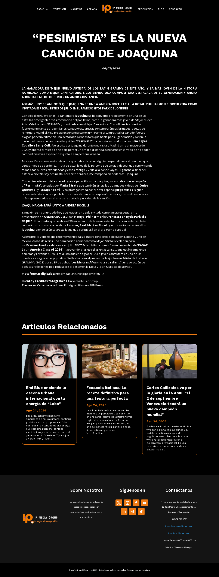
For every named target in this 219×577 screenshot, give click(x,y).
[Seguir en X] (118, 502)
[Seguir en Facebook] (136, 502)
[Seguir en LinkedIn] (124, 511)
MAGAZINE (76, 9)
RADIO (40, 9)
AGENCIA (92, 9)
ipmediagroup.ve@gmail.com (178, 526)
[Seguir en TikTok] (141, 511)
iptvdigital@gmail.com (178, 533)
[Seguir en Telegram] (132, 511)
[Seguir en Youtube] (144, 502)
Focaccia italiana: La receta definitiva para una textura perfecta (107, 393)
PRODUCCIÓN (145, 9)
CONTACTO (175, 9)
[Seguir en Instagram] (127, 502)
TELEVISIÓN (59, 9)
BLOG (161, 9)
